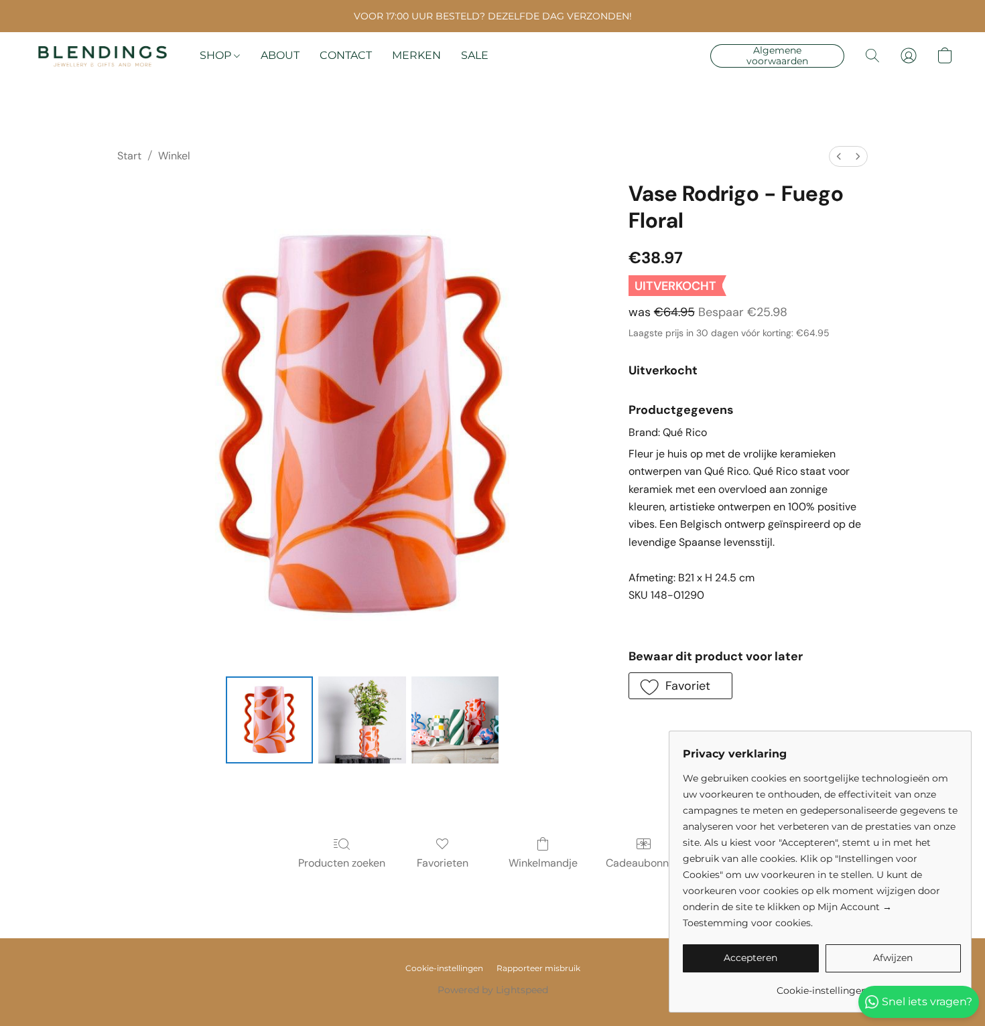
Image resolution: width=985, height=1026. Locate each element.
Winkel (174, 156)
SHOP (217, 55)
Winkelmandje (543, 863)
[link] (822, 985)
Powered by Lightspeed (493, 990)
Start (129, 156)
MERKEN (416, 55)
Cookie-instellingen (444, 968)
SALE (474, 55)
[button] (102, 55)
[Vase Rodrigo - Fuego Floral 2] (455, 719)
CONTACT (346, 55)
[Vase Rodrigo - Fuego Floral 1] (361, 719)
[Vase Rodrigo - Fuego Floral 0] (269, 719)
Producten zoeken (341, 863)
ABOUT (280, 55)
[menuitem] (839, 156)
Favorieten (442, 863)
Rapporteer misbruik (538, 968)
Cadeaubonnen (643, 863)
